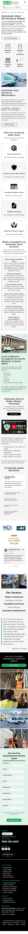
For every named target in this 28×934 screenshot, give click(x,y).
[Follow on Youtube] (9, 849)
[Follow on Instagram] (6, 849)
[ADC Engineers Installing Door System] (14, 688)
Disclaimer (16, 922)
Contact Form (6, 833)
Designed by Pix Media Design (14, 927)
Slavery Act (11, 924)
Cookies (23, 924)
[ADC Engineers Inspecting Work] (14, 748)
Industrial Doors (7, 871)
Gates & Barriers (7, 875)
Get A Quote (14, 414)
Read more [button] (7, 562)
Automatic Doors (7, 867)
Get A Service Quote (10, 38)
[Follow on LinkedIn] (3, 849)
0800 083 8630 (18, 7)
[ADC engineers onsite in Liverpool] (14, 728)
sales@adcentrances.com (8, 7)
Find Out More (14, 665)
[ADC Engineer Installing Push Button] (14, 708)
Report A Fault (9, 124)
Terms (17, 924)
